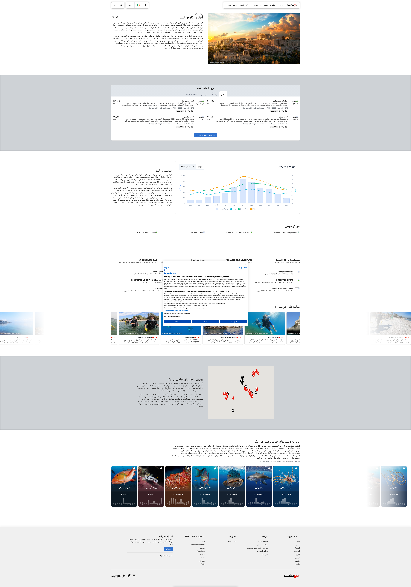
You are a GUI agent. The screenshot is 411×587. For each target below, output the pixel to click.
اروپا (201, 14)
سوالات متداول (262, 545)
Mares (202, 548)
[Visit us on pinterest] (124, 576)
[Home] (292, 5)
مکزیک (297, 561)
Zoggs (202, 561)
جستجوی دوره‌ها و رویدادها (205, 135)
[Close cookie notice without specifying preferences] (246, 264)
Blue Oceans (263, 541)
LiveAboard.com (198, 545)
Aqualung (201, 551)
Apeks (202, 554)
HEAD (202, 564)
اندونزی (297, 551)
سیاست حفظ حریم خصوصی (257, 548)
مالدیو (298, 564)
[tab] (223, 93)
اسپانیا (297, 548)
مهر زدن (265, 554)
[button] (256, 393)
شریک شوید (232, 541)
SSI (203, 541)
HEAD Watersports (195, 536)
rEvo (203, 558)
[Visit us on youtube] (113, 576)
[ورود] (121, 5)
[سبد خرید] (114, 5)
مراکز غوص (292, 226)
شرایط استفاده (262, 551)
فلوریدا (297, 554)
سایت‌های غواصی (289, 307)
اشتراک (168, 549)
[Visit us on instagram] (134, 576)
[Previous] (297, 249)
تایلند (298, 541)
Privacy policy (242, 268)
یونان (196, 14)
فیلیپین (297, 558)
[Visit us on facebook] (129, 576)
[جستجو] (145, 5)
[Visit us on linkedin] (118, 576)
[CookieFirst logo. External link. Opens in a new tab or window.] (165, 270)
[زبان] (138, 5)
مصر (298, 545)
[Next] (112, 249)
